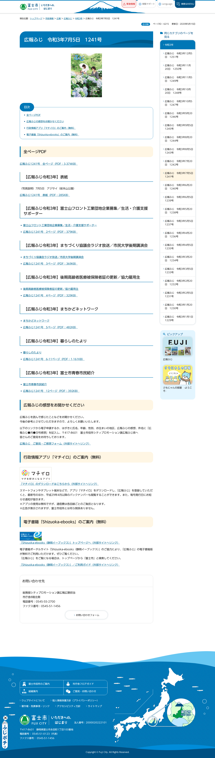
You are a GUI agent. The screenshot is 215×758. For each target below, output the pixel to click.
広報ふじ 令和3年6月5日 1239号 (180, 199)
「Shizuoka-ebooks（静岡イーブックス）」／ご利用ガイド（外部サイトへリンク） (70, 564)
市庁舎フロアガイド (83, 684)
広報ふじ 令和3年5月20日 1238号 (178, 211)
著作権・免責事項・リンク (36, 706)
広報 (59, 19)
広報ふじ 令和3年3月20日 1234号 (178, 259)
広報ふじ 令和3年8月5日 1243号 (180, 151)
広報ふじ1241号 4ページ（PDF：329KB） (50, 295)
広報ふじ (68, 19)
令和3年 (78, 19)
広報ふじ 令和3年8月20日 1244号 (178, 139)
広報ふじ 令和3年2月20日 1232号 (178, 283)
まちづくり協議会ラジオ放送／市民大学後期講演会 (53, 257)
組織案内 (33, 691)
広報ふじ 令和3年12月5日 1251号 (178, 55)
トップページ (36, 19)
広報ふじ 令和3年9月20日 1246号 (178, 115)
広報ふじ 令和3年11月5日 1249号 (178, 79)
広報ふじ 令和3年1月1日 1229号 (180, 318)
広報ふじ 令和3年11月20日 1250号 (178, 67)
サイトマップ (95, 706)
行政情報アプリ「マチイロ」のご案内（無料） (51, 128)
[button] (129, 4)
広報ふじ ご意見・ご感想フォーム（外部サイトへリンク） (55, 443)
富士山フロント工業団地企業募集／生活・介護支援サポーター (60, 225)
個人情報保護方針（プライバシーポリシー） (75, 700)
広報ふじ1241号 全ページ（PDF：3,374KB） (49, 163)
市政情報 (49, 19)
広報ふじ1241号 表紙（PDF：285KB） (45, 195)
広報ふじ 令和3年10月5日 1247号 (178, 103)
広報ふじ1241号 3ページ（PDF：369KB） (50, 263)
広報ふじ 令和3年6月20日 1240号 (178, 187)
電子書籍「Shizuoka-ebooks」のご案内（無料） (52, 134)
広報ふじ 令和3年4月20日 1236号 (178, 235)
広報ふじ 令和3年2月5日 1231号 (180, 294)
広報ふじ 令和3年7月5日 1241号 (180, 175)
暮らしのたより (32, 352)
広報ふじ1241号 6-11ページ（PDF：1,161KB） (54, 359)
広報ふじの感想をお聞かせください (45, 121)
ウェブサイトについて (33, 700)
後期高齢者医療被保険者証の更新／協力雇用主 (50, 289)
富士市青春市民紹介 (35, 384)
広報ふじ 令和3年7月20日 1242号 (178, 163)
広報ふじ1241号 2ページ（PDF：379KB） (50, 231)
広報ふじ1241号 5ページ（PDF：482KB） (50, 327)
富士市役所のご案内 (39, 684)
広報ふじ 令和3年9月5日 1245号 (180, 127)
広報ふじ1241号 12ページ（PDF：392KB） (51, 391)
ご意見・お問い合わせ (84, 691)
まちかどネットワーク (36, 320)
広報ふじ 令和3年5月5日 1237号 (180, 223)
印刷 (147, 24)
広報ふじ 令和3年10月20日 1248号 (178, 91)
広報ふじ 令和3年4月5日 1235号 (180, 247)
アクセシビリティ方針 (68, 706)
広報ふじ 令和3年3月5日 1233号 (180, 271)
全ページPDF (33, 115)
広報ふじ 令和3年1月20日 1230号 (178, 306)
